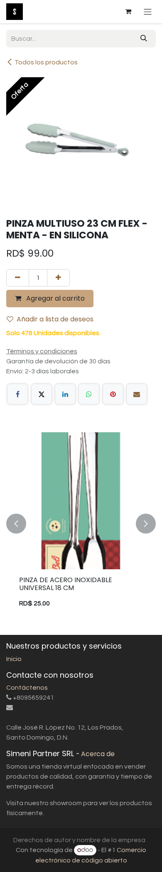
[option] (81, 523)
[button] (16, 523)
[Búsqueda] (144, 38)
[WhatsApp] (89, 394)
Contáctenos (27, 687)
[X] (42, 394)
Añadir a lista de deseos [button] (55, 319)
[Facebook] (17, 394)
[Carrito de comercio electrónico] (128, 12)
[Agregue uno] (58, 278)
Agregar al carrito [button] (55, 298)
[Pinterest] (113, 394)
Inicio (14, 659)
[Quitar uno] (17, 278)
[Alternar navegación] (148, 11)
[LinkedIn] (65, 394)
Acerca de (98, 754)
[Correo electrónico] (137, 394)
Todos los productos (46, 62)
